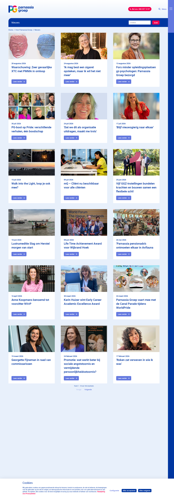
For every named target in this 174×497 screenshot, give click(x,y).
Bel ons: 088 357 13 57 (141, 9)
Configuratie (114, 490)
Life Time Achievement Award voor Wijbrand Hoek (83, 245)
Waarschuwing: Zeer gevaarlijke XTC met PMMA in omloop (31, 69)
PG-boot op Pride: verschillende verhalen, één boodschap (31, 129)
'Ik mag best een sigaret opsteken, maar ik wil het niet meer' (82, 71)
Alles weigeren (144, 490)
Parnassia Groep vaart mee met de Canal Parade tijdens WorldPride (136, 303)
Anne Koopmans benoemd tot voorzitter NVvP (30, 302)
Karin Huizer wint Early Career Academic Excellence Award (83, 302)
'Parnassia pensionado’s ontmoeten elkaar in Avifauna (134, 245)
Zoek (156, 23)
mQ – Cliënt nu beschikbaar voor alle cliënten (81, 185)
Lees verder (17, 81)
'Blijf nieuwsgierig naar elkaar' (135, 127)
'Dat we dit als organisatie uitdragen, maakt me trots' (80, 129)
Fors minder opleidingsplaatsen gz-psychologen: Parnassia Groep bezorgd (136, 71)
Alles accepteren (129, 490)
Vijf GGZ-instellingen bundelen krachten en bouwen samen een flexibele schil (136, 187)
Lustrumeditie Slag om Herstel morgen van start (30, 245)
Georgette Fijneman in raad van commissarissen (31, 362)
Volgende (88, 389)
